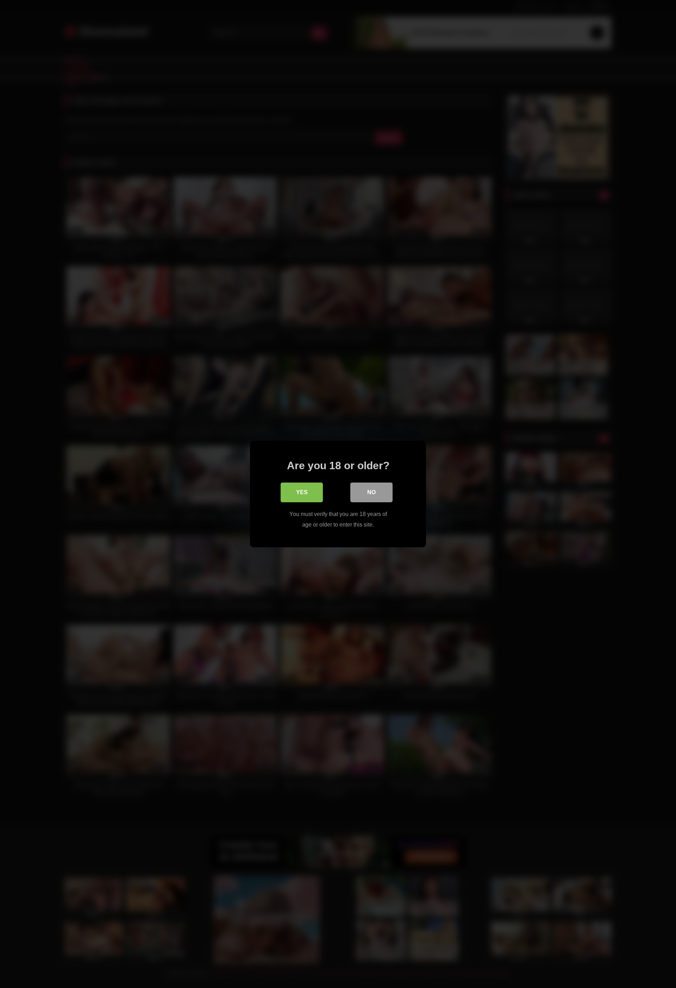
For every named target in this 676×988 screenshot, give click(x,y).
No (371, 492)
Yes (302, 492)
